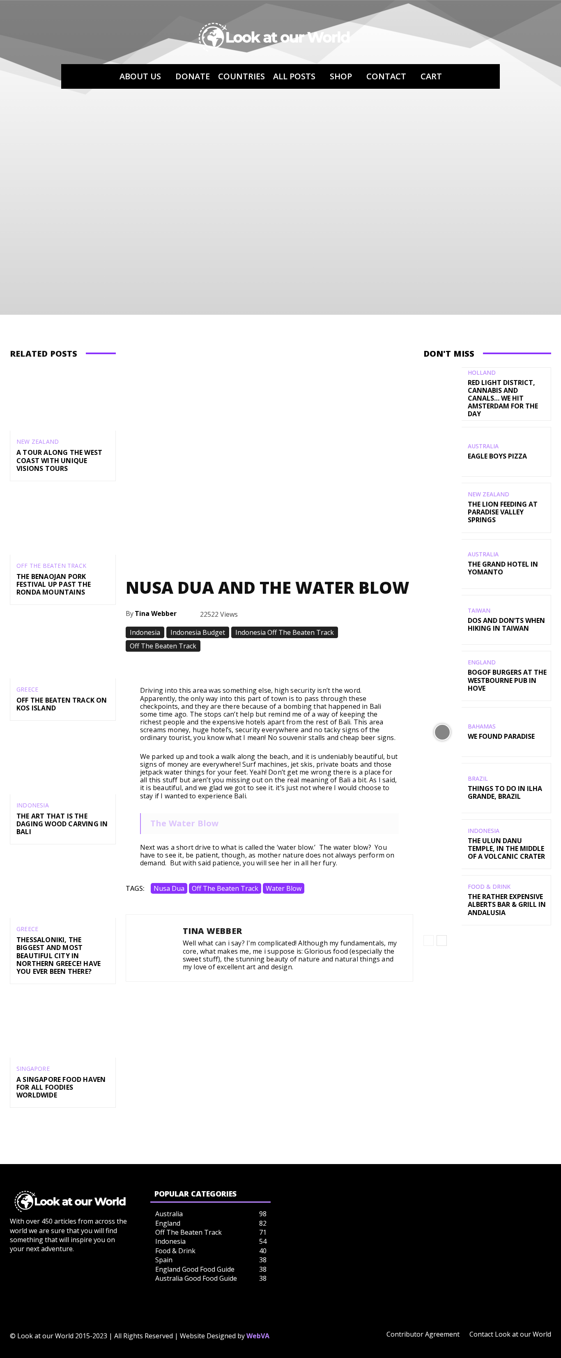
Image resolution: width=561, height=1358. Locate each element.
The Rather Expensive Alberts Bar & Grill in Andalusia (507, 904)
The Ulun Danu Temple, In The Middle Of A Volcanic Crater (506, 848)
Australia (483, 446)
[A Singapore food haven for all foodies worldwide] (63, 1026)
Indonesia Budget (197, 632)
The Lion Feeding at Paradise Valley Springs (503, 512)
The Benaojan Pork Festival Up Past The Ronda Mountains (53, 584)
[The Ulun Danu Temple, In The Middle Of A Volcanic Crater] (442, 844)
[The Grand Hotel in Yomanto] (442, 564)
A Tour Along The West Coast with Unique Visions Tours (59, 460)
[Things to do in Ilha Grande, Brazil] (442, 788)
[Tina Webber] (154, 948)
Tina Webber (156, 613)
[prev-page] (428, 940)
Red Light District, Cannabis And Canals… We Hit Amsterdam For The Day (503, 398)
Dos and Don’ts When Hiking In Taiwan (506, 624)
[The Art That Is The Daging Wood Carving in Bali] (63, 762)
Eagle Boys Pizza (497, 456)
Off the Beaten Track (225, 888)
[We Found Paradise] (442, 732)
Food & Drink (489, 887)
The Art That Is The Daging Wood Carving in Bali (62, 824)
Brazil (478, 779)
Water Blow (283, 888)
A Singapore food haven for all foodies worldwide (61, 1087)
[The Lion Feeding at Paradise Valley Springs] (442, 508)
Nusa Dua (169, 888)
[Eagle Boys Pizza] (442, 452)
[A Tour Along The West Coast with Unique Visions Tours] (63, 399)
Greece (27, 689)
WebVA (257, 1335)
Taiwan (479, 610)
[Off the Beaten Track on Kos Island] (63, 646)
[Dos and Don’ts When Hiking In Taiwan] (442, 620)
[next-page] (442, 940)
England (482, 662)
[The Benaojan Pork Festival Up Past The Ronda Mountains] (63, 523)
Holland (482, 373)
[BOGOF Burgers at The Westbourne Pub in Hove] (442, 676)
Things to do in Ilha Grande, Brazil (505, 792)
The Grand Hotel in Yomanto (503, 568)
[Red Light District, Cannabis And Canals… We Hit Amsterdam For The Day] (442, 392)
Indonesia (32, 805)
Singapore (33, 1069)
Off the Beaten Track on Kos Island (61, 704)
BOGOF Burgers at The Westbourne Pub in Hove (507, 680)
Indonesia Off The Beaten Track (284, 632)
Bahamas (482, 726)
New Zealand (37, 442)
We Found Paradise (501, 736)
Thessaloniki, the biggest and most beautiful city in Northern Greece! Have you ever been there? (58, 955)
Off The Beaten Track (51, 566)
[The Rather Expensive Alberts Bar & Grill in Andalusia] (442, 900)
